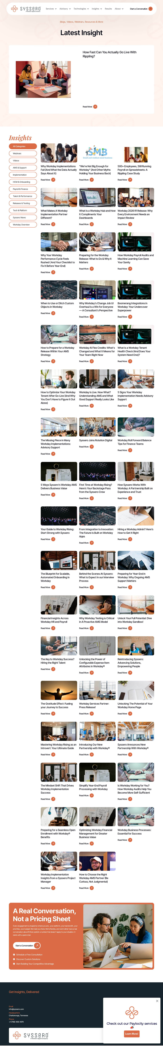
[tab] (23, 146)
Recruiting (59, 1020)
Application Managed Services (64, 1014)
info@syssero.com (16, 1009)
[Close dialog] (157, 1001)
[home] (26, 9)
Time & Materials (62, 1007)
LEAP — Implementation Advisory (88, 1010)
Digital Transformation (90, 1002)
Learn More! (131, 1034)
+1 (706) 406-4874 (16, 1022)
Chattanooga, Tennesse (18, 1015)
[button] (51, 8)
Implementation (62, 1002)
